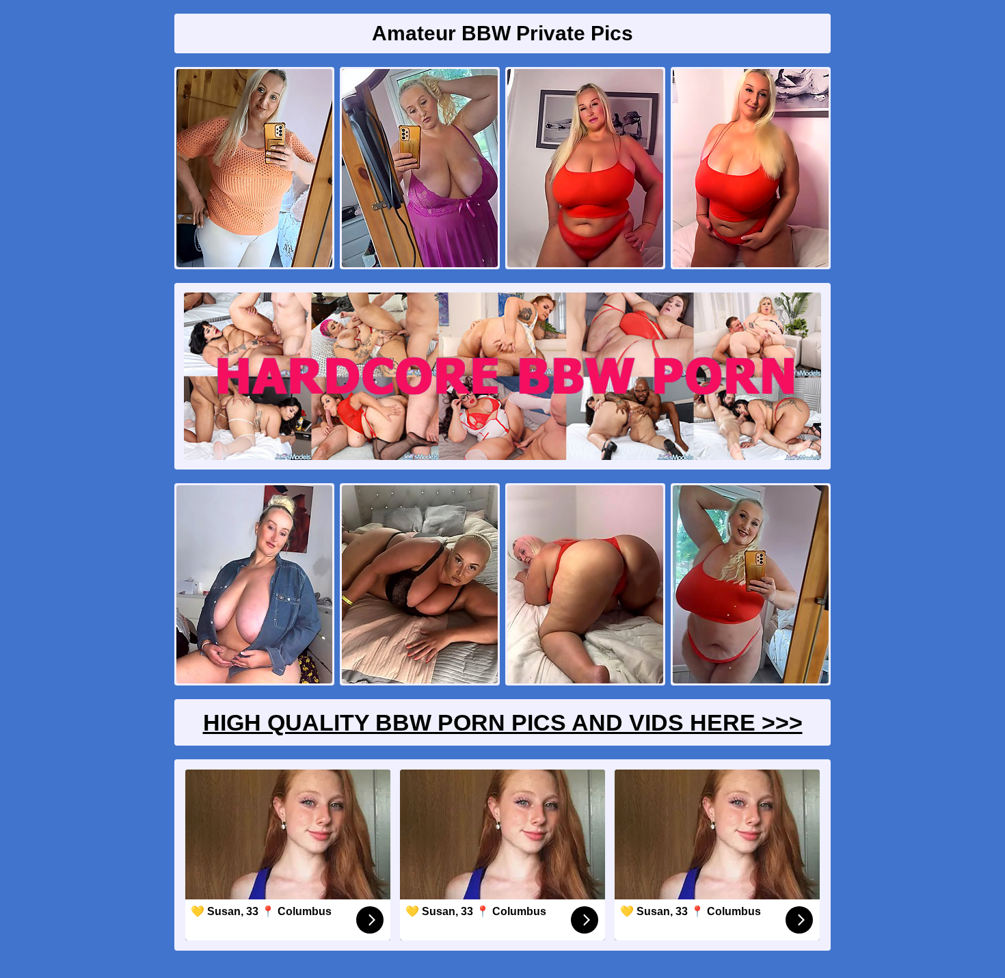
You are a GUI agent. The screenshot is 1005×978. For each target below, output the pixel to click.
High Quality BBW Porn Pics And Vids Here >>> (503, 722)
